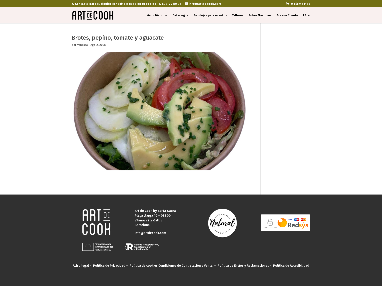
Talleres (238, 15)
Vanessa (82, 45)
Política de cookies (144, 265)
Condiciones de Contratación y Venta (185, 265)
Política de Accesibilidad (291, 265)
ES (304, 15)
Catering (178, 15)
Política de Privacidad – (111, 265)
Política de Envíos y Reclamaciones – (244, 265)
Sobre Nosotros (260, 15)
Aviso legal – (82, 265)
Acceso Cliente (287, 15)
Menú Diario (155, 15)
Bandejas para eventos (210, 15)
